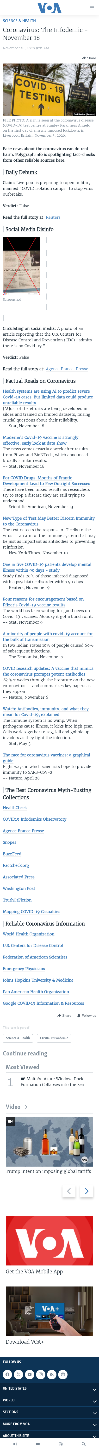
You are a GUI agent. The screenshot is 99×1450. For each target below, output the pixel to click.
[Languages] (61, 1444)
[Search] (83, 1444)
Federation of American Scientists (35, 957)
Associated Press (19, 877)
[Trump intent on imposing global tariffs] (49, 1142)
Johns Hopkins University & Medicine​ (38, 980)
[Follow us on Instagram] (40, 1374)
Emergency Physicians (24, 968)
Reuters (53, 217)
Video (13, 1107)
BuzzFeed (12, 853)
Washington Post (19, 888)
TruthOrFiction (17, 900)
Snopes (9, 842)
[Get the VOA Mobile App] (49, 1240)
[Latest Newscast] (15, 1444)
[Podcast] (62, 1374)
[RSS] (51, 1374)
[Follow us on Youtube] (29, 1374)
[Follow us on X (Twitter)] (18, 1374)
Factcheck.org (16, 865)
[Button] (89, 58)
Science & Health (19, 21)
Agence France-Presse (67, 368)
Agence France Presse (23, 830)
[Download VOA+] (49, 1311)
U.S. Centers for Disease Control (33, 945)
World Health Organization (28, 934)
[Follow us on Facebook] (7, 1374)
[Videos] (38, 1444)
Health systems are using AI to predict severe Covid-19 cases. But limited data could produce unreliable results (48, 397)
